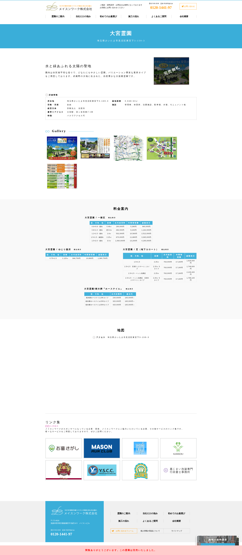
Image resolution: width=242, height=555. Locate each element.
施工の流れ (133, 16)
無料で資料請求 (218, 540)
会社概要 (184, 16)
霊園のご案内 (58, 16)
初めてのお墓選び (108, 16)
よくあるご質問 (158, 16)
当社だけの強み (83, 16)
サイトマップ (176, 531)
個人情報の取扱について (150, 531)
